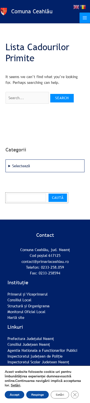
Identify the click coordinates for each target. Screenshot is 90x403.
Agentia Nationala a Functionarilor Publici (42, 350)
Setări (15, 385)
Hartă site (16, 317)
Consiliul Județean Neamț (29, 344)
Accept (14, 395)
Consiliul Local (19, 299)
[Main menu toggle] (85, 18)
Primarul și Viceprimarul (28, 294)
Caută (58, 197)
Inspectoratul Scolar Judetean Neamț (38, 361)
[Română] (83, 6)
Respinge (37, 395)
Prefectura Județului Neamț (31, 338)
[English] (76, 6)
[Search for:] (28, 97)
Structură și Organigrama (29, 305)
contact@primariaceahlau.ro (45, 261)
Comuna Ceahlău (31, 11)
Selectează (21, 165)
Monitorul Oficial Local (26, 311)
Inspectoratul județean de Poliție (35, 356)
